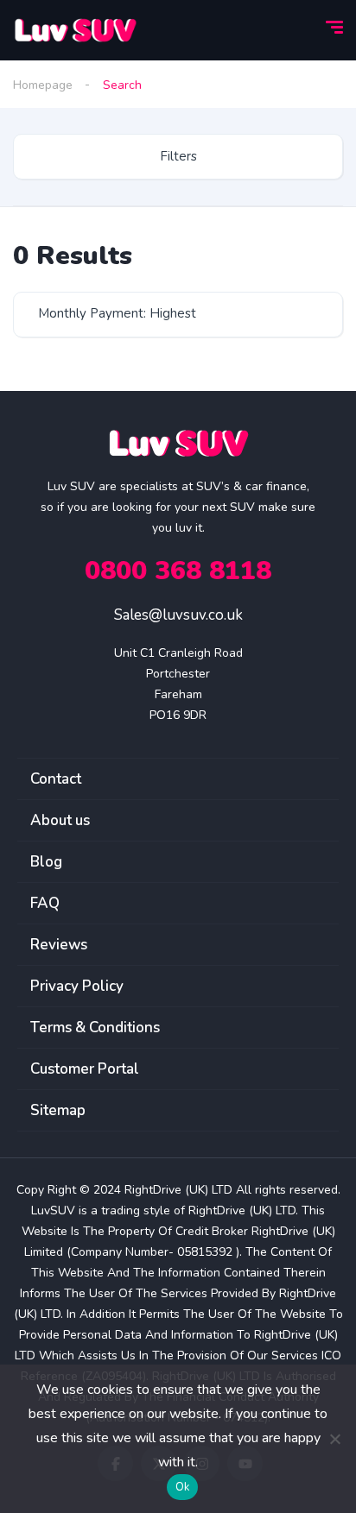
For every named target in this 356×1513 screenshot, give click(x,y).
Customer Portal (84, 1069)
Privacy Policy (77, 986)
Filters (178, 156)
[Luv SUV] (75, 30)
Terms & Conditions (95, 1027)
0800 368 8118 (178, 571)
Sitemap (58, 1110)
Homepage (43, 85)
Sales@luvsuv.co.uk (178, 615)
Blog (46, 862)
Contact (55, 779)
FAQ (45, 903)
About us (60, 820)
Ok (182, 1487)
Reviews (58, 945)
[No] (334, 1438)
